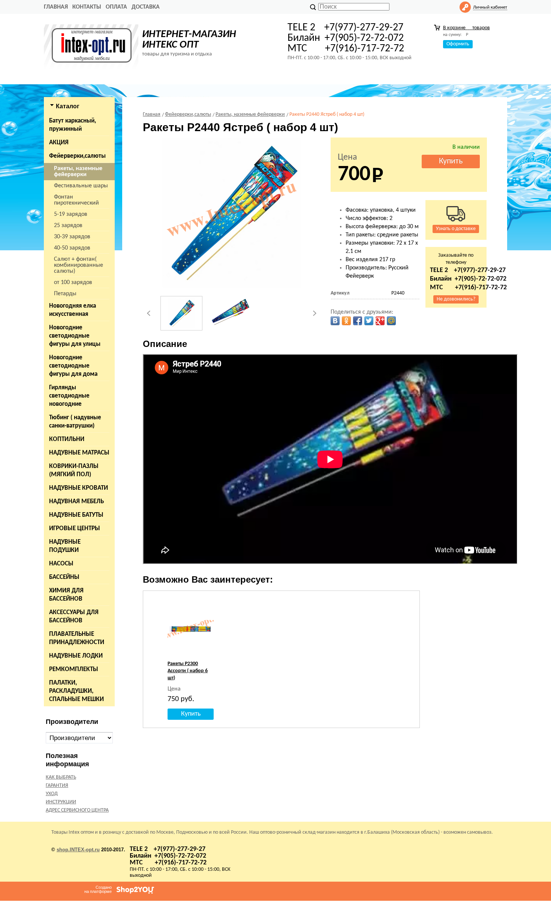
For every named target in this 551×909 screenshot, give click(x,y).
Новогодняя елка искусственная (72, 310)
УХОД (52, 794)
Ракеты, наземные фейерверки (78, 172)
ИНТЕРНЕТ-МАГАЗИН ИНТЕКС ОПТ (189, 39)
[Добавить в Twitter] (368, 320)
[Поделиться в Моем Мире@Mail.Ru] (391, 320)
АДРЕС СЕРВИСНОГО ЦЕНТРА (77, 810)
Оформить (457, 44)
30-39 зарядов (72, 237)
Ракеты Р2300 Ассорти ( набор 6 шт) (188, 671)
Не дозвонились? (456, 299)
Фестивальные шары (81, 186)
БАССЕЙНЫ (64, 577)
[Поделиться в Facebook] (357, 320)
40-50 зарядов (72, 248)
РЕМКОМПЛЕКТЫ (73, 669)
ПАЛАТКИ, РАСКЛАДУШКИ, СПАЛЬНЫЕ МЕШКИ (76, 691)
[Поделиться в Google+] (380, 320)
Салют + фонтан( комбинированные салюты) (78, 265)
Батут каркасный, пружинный (72, 125)
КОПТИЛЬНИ (66, 439)
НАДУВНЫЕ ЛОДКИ (76, 656)
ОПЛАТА (116, 7)
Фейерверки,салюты (77, 156)
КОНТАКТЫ (86, 7)
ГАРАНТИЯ (57, 785)
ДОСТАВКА (146, 7)
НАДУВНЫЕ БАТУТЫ (76, 515)
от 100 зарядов (73, 283)
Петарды (65, 294)
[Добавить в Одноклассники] (346, 320)
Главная (56, 7)
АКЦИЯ (59, 142)
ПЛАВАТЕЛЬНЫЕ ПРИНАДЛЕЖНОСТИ (76, 638)
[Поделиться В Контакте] (335, 320)
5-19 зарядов (70, 214)
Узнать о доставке (456, 229)
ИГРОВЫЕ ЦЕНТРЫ (74, 528)
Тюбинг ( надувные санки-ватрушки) (75, 421)
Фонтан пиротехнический (76, 200)
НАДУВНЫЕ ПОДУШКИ (65, 546)
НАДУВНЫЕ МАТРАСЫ (79, 453)
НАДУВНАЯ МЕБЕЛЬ (76, 501)
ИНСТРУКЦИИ (61, 802)
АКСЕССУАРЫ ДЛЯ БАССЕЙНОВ (74, 616)
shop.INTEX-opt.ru (78, 849)
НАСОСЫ (61, 564)
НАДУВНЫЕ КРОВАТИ (78, 488)
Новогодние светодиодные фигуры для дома (73, 365)
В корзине (466, 28)
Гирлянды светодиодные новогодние (69, 395)
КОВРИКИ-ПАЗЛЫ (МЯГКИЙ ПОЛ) (74, 470)
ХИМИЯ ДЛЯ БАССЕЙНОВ (66, 595)
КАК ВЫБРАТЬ (61, 777)
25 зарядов (68, 226)
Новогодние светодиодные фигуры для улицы (74, 335)
